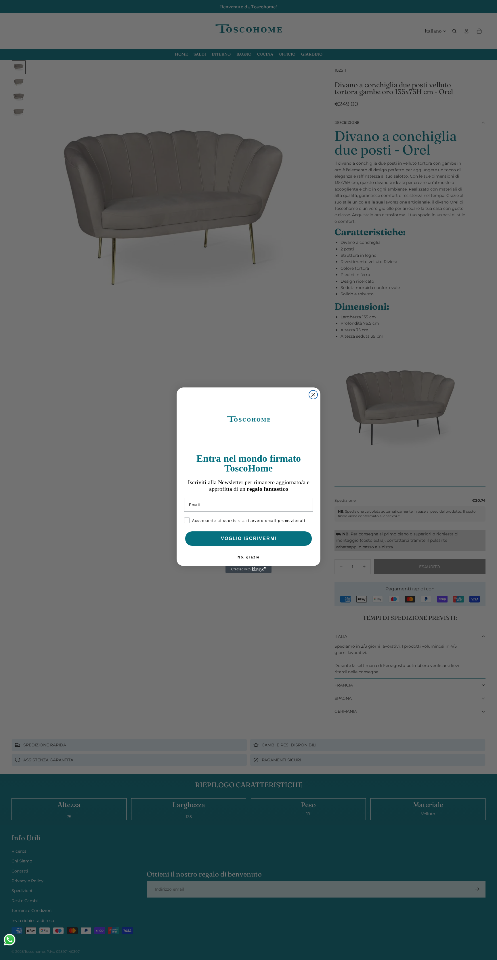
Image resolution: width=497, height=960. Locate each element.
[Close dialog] (313, 394)
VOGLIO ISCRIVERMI (248, 538)
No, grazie (249, 557)
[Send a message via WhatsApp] (9, 939)
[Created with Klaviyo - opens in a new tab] (248, 569)
